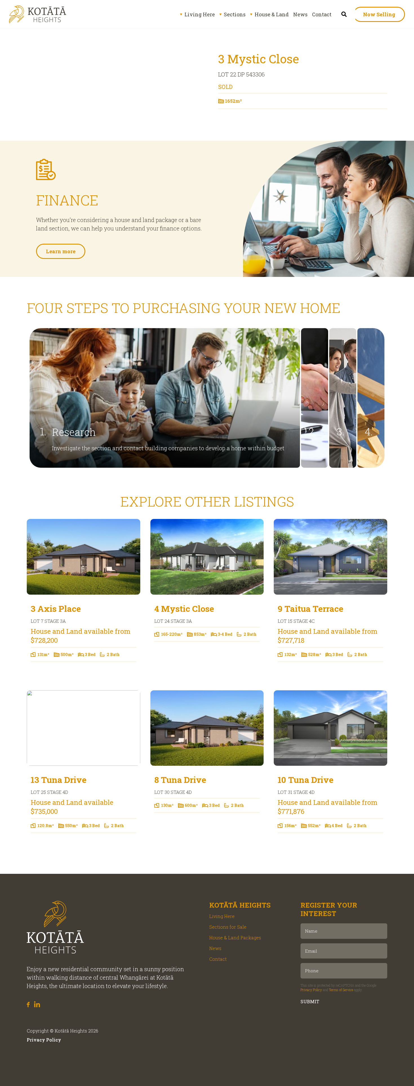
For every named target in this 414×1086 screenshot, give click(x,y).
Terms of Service (341, 990)
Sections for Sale (227, 927)
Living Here (199, 14)
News (300, 14)
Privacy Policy (311, 990)
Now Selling (379, 14)
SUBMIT (310, 1001)
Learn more (60, 251)
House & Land (272, 14)
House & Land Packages (235, 938)
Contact (321, 14)
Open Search (344, 14)
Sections (235, 14)
